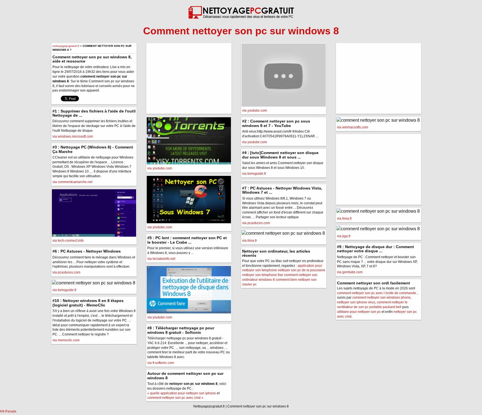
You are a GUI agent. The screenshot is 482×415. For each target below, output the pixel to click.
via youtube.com (159, 168)
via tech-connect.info (68, 241)
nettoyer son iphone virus (356, 302)
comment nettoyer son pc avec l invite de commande (376, 293)
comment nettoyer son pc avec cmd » (175, 398)
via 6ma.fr (249, 241)
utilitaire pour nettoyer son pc (359, 312)
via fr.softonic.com (160, 363)
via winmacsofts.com (352, 127)
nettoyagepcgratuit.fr (65, 45)
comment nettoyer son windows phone (381, 297)
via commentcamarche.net (72, 182)
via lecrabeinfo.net (161, 259)
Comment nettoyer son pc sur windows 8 (258, 406)
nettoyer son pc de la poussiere (301, 270)
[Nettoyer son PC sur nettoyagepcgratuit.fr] (241, 9)
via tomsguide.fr (64, 290)
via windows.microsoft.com (72, 136)
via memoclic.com (65, 340)
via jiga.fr (344, 236)
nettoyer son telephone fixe (262, 275)
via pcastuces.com (66, 272)
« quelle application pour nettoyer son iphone (181, 393)
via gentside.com (350, 272)
